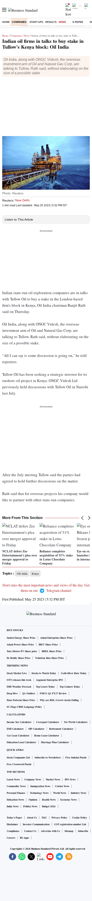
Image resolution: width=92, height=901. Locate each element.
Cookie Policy (79, 817)
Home (6, 22)
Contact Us (30, 831)
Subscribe (83, 831)
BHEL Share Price (52, 651)
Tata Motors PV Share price (22, 651)
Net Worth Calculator (76, 722)
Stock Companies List (18, 757)
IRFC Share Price (48, 644)
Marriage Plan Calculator (55, 742)
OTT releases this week (19, 680)
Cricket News (62, 786)
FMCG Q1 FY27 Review (53, 693)
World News (59, 793)
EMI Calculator (15, 728)
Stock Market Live (17, 673)
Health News (49, 799)
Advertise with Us (50, 831)
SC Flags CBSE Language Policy (24, 706)
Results (50, 22)
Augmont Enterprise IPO (49, 680)
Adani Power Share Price (20, 644)
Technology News (39, 793)
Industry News (78, 793)
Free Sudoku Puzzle (76, 757)
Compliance (13, 831)
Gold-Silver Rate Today (74, 673)
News (62, 22)
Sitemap (69, 831)
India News (13, 806)
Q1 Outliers (28, 693)
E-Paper (78, 22)
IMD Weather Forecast (19, 686)
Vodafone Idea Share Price (49, 658)
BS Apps (24, 837)
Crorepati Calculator (47, 722)
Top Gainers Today (70, 686)
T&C (44, 817)
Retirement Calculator (61, 728)
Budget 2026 (49, 806)
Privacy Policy (59, 817)
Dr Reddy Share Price (18, 658)
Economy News (68, 799)
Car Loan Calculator (18, 735)
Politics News (30, 806)
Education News (15, 799)
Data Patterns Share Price (21, 700)
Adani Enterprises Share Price (56, 637)
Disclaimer (12, 824)
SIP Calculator (36, 728)
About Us (32, 817)
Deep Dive (12, 693)
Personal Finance (16, 793)
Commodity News (16, 786)
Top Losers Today (45, 686)
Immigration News (40, 786)
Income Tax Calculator (19, 722)
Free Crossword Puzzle (19, 764)
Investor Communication (36, 824)
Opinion (33, 799)
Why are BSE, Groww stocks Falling (59, 700)
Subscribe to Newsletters (48, 757)
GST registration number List (70, 824)
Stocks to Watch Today (43, 673)
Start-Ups (36, 22)
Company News (32, 779)
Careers (11, 837)
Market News (53, 779)
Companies (19, 22)
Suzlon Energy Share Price (21, 637)
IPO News (70, 779)
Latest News (13, 779)
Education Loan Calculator (21, 742)
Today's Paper (14, 817)
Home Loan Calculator (46, 735)
